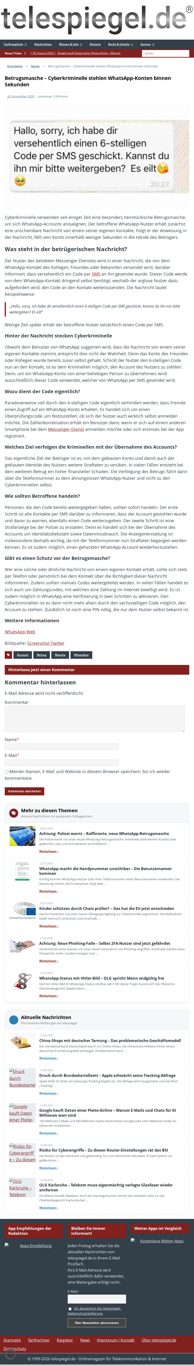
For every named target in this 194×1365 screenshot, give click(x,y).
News (85, 1340)
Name (11, 739)
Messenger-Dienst (66, 429)
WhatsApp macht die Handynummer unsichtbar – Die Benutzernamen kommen (105, 871)
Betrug (41, 655)
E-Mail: (73, 1291)
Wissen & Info (69, 44)
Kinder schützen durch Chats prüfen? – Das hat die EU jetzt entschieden (106, 908)
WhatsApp (81, 655)
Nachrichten (43, 44)
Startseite (12, 1340)
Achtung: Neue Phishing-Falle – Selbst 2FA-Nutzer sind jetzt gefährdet (104, 943)
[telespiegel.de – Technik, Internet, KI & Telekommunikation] (97, 20)
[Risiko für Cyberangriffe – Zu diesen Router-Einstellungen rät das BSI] (22, 1152)
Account (22, 655)
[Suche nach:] (165, 53)
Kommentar (16, 702)
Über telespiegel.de (159, 1340)
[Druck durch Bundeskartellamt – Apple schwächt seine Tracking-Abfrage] (22, 1078)
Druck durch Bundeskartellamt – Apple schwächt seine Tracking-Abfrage (107, 1075)
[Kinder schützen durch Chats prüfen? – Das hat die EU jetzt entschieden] (22, 911)
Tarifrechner (39, 1340)
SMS (96, 274)
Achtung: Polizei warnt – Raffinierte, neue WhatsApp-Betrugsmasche (104, 833)
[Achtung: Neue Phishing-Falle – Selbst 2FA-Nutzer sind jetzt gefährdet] (22, 945)
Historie (95, 44)
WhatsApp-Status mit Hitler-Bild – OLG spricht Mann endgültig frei (101, 978)
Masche (60, 655)
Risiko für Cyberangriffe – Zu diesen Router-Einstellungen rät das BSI (103, 1150)
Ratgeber (65, 1340)
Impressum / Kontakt (116, 1340)
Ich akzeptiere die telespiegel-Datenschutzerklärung (94, 1311)
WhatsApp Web (20, 632)
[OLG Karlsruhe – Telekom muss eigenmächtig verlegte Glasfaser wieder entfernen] (22, 1187)
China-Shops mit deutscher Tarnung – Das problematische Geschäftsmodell (110, 1040)
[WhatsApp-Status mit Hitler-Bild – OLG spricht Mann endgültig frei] (22, 980)
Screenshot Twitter (45, 643)
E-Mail (11, 755)
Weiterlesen (48, 851)
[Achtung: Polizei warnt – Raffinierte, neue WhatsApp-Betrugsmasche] (22, 836)
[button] (10, 1354)
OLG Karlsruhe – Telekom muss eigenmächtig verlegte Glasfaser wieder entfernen (106, 1187)
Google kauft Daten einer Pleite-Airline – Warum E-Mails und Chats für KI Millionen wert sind (107, 1113)
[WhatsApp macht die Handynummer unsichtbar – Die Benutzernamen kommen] (22, 871)
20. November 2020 (20, 96)
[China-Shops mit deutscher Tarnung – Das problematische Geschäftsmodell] (22, 1043)
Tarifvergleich (13, 44)
